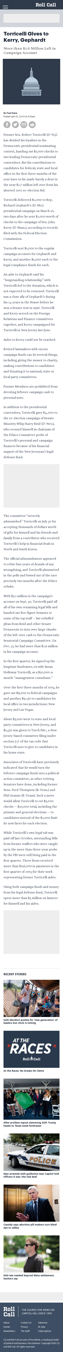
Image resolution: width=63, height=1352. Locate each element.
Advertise (42, 1322)
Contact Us (26, 1322)
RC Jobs (41, 1326)
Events (7, 1326)
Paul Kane (12, 113)
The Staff (25, 1331)
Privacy (24, 1326)
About (6, 1322)
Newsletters (9, 1331)
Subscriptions (44, 1331)
